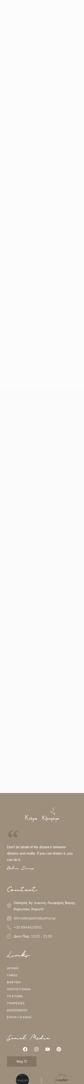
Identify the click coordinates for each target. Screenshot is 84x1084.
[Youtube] (47, 1049)
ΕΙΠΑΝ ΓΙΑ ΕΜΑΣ (19, 1017)
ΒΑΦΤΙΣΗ (14, 982)
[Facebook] (25, 1049)
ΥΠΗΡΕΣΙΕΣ (16, 1003)
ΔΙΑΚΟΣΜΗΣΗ (17, 1010)
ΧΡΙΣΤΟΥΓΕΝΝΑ (19, 989)
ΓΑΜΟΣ (12, 975)
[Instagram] (36, 1049)
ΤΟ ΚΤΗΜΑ (15, 996)
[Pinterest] (58, 1049)
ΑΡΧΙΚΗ (13, 968)
